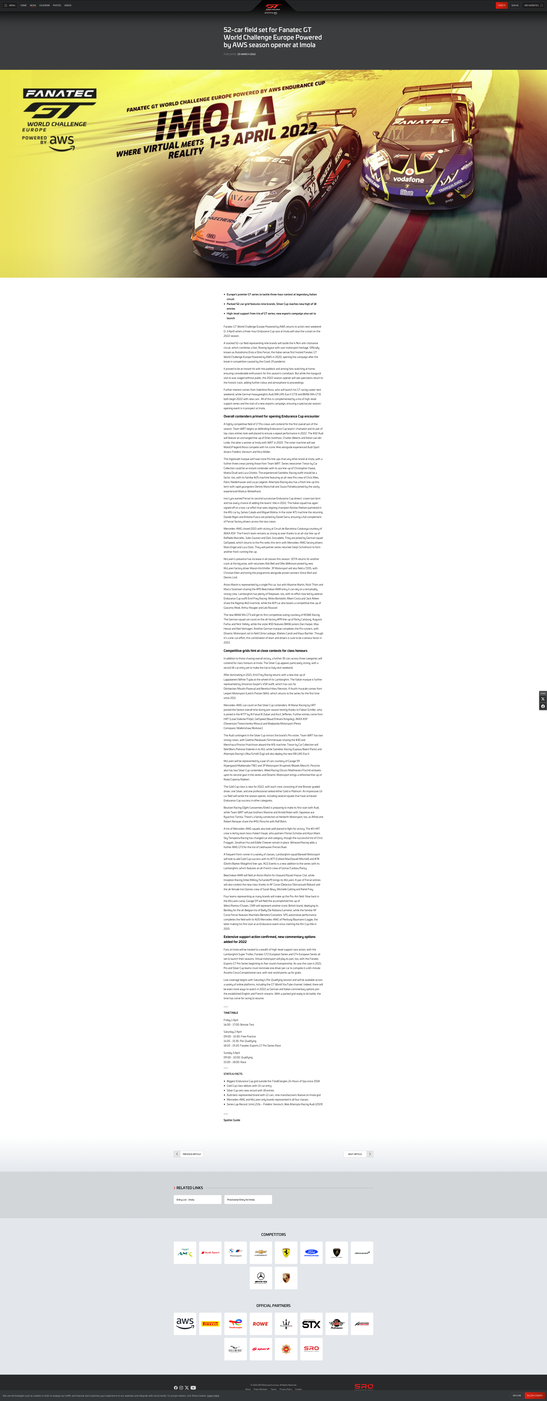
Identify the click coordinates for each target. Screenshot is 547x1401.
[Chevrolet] (261, 1253)
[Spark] (261, 1349)
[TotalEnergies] (235, 1324)
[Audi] (210, 1253)
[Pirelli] (210, 1324)
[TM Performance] (336, 1324)
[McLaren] (362, 1253)
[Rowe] (261, 1324)
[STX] (311, 1324)
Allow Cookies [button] (535, 1395)
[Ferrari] (286, 1253)
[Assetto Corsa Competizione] (362, 1324)
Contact (298, 1389)
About (248, 1389)
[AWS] (185, 1324)
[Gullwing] (235, 1349)
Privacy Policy (286, 1389)
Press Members (261, 1389)
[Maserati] (286, 1324)
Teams (273, 1389)
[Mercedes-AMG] (261, 1278)
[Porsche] (286, 1278)
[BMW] (235, 1253)
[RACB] (286, 1349)
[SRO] (311, 1349)
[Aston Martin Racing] (185, 1253)
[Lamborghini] (336, 1253)
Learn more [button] (213, 1395)
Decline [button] (517, 1395)
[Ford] (311, 1253)
